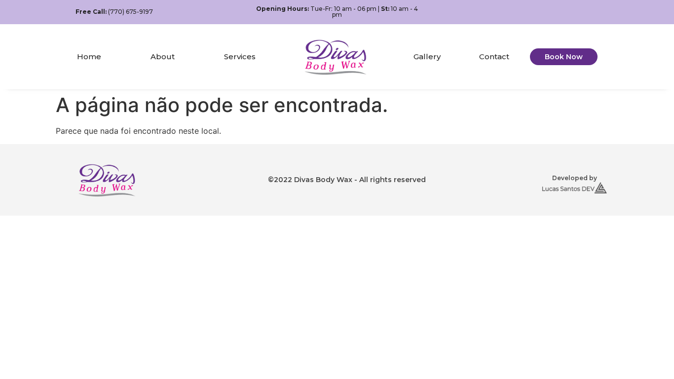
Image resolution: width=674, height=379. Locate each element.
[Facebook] (575, 12)
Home (89, 56)
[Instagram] (592, 12)
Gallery (427, 56)
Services (240, 56)
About (162, 56)
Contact (494, 56)
